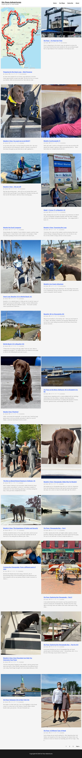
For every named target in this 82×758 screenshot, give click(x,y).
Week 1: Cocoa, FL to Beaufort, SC (54, 210)
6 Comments (22, 188)
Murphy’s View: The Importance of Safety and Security (20, 528)
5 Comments (63, 143)
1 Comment (21, 143)
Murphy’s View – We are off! (12, 187)
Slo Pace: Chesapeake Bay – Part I (55, 528)
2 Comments (61, 229)
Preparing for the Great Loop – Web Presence (17, 72)
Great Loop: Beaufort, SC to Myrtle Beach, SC (17, 296)
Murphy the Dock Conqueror (12, 227)
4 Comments (63, 212)
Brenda (6, 74)
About (77, 3)
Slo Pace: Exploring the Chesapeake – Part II (58, 597)
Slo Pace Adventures (11, 2)
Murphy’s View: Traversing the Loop (55, 227)
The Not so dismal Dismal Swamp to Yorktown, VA (19, 481)
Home (55, 3)
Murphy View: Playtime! (10, 412)
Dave (6, 571)
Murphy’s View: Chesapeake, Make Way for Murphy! (60, 482)
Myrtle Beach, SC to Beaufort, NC (13, 344)
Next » (78, 746)
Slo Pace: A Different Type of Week (55, 731)
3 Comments (62, 316)
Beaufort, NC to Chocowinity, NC (54, 314)
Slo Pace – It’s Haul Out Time (53, 41)
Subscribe (70, 3)
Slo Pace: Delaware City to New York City (16, 700)
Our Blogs (62, 3)
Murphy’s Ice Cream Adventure (53, 284)
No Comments (23, 74)
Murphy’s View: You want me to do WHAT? (16, 141)
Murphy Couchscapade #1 (52, 141)
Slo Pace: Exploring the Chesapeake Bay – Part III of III (61, 645)
